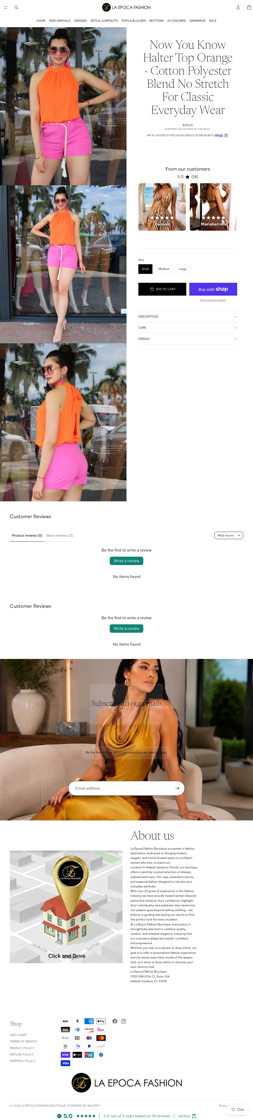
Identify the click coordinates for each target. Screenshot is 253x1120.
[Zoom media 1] (63, 106)
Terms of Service (23, 1041)
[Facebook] (115, 1021)
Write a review (126, 560)
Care (142, 328)
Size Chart (18, 1035)
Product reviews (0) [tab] (27, 535)
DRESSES (80, 21)
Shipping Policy (23, 1061)
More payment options (213, 300)
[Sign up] (177, 788)
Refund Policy (22, 1055)
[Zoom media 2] (63, 264)
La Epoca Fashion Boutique (43, 1106)
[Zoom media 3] (63, 422)
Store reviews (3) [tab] (59, 535)
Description (148, 317)
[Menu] (5, 7)
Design (143, 339)
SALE (212, 21)
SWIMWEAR (198, 21)
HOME (41, 21)
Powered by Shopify (83, 1106)
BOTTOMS (156, 21)
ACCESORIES (176, 21)
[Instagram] (123, 1021)
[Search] (16, 7)
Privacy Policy (22, 1048)
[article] (162, 207)
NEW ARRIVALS (59, 21)
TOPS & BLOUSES (133, 21)
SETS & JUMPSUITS (104, 21)
